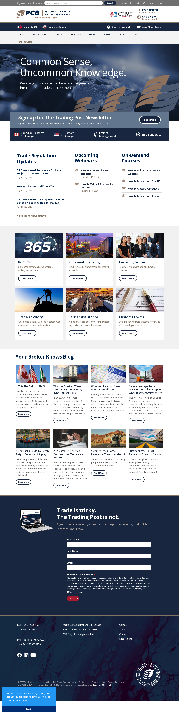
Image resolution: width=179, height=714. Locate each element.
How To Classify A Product (143, 188)
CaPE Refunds (25, 42)
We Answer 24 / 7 (148, 12)
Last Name (73, 551)
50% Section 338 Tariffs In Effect (36, 186)
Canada (96, 685)
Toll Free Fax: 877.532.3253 (30, 639)
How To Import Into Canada (144, 196)
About (22, 34)
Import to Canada (57, 26)
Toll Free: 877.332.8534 (28, 624)
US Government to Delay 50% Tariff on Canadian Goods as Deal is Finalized (40, 201)
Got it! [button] (29, 709)
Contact (121, 34)
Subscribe (150, 119)
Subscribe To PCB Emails (80, 574)
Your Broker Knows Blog (44, 356)
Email (70, 562)
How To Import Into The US (143, 181)
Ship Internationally (122, 26)
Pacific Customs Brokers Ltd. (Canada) (82, 624)
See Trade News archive (32, 215)
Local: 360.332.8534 (27, 629)
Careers (123, 624)
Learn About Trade (151, 26)
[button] (40, 35)
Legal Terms (125, 638)
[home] (45, 14)
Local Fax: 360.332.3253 (29, 644)
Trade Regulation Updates (36, 158)
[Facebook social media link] (19, 654)
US (103, 685)
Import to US (30, 26)
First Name (73, 539)
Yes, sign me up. (76, 592)
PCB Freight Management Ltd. (78, 634)
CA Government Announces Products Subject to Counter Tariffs (39, 171)
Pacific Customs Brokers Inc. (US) (80, 629)
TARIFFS (137, 34)
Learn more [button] (22, 700)
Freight (109, 685)
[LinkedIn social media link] (26, 654)
